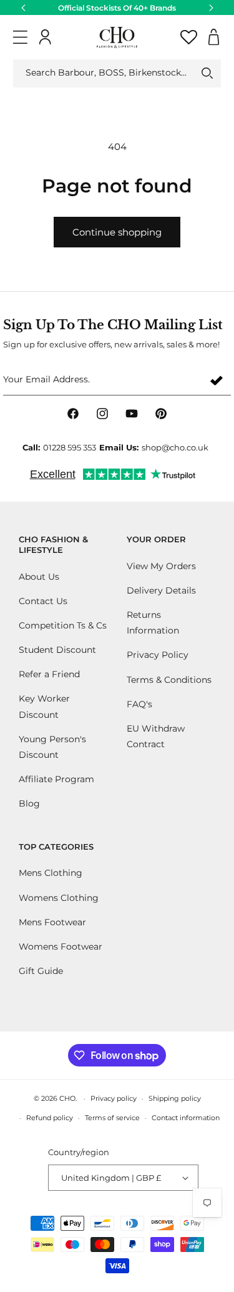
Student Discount (57, 649)
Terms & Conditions (169, 679)
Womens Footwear (60, 946)
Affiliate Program (56, 779)
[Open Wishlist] (189, 37)
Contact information (186, 1117)
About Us (39, 576)
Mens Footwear (52, 922)
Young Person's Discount (52, 746)
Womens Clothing (59, 897)
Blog (29, 803)
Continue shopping (117, 232)
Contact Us (43, 601)
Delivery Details (161, 590)
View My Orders (161, 566)
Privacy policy (113, 1098)
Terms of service (112, 1117)
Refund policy (49, 1117)
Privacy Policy (157, 654)
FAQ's (139, 704)
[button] (20, 37)
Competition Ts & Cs (63, 625)
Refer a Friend (49, 674)
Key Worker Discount (44, 706)
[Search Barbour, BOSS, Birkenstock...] (207, 73)
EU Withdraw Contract (156, 736)
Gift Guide (41, 970)
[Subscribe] (216, 380)
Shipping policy (175, 1098)
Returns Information (153, 622)
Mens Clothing (50, 872)
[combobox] (117, 73)
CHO (67, 1098)
